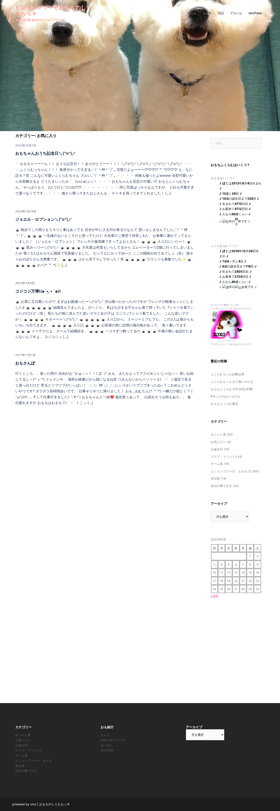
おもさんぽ (25, 363)
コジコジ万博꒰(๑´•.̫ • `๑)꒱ (38, 291)
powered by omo (24, 804)
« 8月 (214, 596)
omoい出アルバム (113, 740)
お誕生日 (217, 449)
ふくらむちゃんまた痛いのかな (232, 381)
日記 (221, 13)
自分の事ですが (221, 486)
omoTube (255, 13)
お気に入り (218, 442)
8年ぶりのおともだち (225, 396)
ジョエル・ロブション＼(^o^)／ (43, 219)
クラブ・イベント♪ (224, 456)
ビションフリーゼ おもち (229, 471)
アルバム (236, 13)
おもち (207, 13)
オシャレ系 (218, 434)
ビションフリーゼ (227, 340)
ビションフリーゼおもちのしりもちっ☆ (53, 10)
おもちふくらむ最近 (224, 404)
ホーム (191, 13)
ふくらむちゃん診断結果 (227, 374)
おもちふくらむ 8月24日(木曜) (232, 389)
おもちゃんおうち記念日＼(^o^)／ (45, 153)
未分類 (215, 478)
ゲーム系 (217, 464)
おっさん (107, 745)
